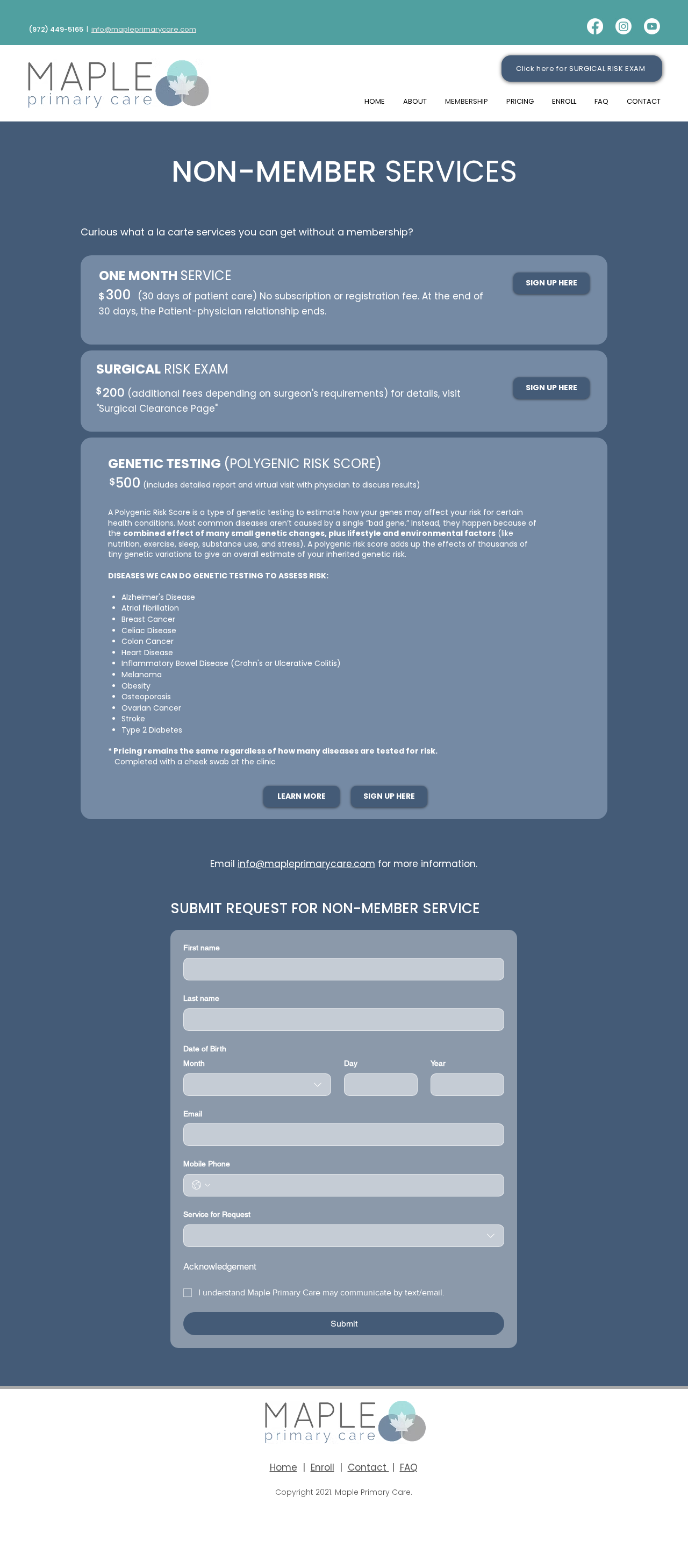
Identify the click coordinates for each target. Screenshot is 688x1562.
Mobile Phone (206, 1163)
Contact (368, 1467)
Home (283, 1467)
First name (201, 947)
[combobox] (257, 1084)
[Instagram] (623, 26)
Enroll (322, 1467)
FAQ (409, 1467)
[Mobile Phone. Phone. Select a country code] (201, 1185)
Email (192, 1113)
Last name (201, 998)
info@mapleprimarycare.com (143, 29)
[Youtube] (652, 26)
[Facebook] (595, 26)
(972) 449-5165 (55, 29)
